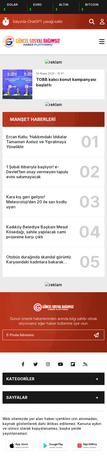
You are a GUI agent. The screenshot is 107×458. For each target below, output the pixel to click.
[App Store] (20, 446)
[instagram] (48, 364)
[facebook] (23, 364)
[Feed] (85, 364)
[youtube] (60, 364)
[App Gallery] (87, 446)
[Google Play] (53, 446)
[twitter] (35, 364)
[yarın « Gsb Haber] (31, 41)
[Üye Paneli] (100, 22)
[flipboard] (72, 364)
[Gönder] (98, 335)
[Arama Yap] (90, 22)
